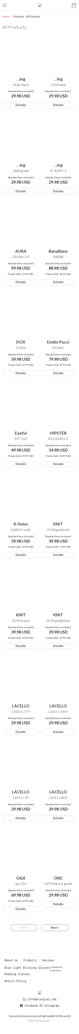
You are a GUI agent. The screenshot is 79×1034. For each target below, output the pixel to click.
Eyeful (21, 433)
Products (30, 960)
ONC (58, 878)
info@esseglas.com (42, 999)
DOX (20, 342)
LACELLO (20, 705)
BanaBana (58, 251)
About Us (11, 960)
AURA (21, 251)
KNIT (58, 523)
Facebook (31, 1005)
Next (54, 927)
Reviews (48, 960)
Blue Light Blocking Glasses (27, 967)
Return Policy (15, 981)
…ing (20, 78)
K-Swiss (21, 523)
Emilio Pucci (58, 342)
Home (5, 16)
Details (21, 105)
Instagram (50, 1005)
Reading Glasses (17, 974)
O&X (20, 878)
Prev (24, 927)
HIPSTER (58, 433)
